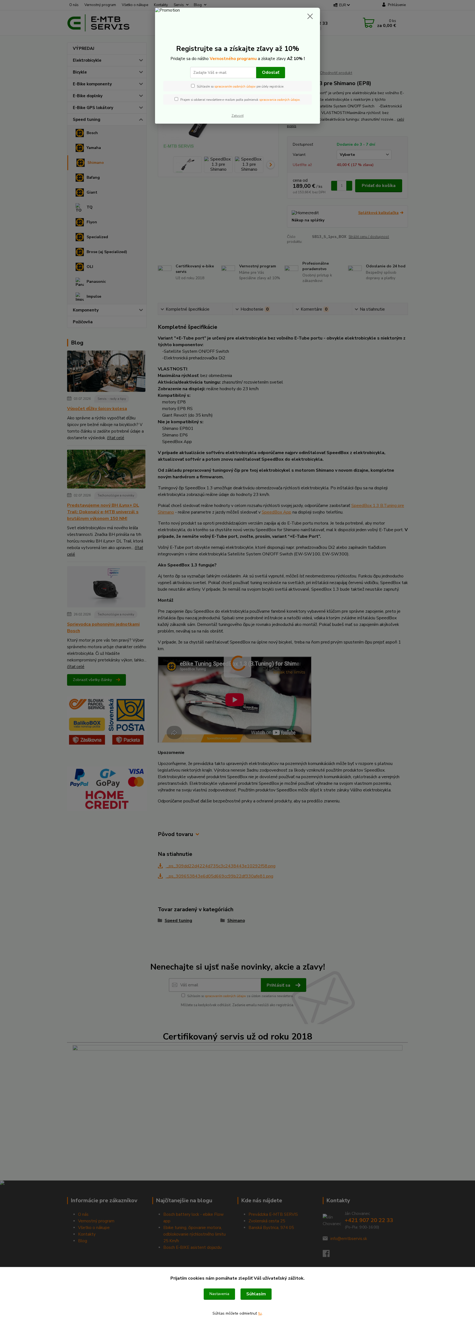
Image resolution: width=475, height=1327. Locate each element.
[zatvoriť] (310, 16)
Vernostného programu (233, 58)
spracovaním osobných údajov (235, 87)
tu (260, 1313)
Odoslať (270, 72)
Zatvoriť (237, 115)
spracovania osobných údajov (279, 100)
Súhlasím (256, 1294)
